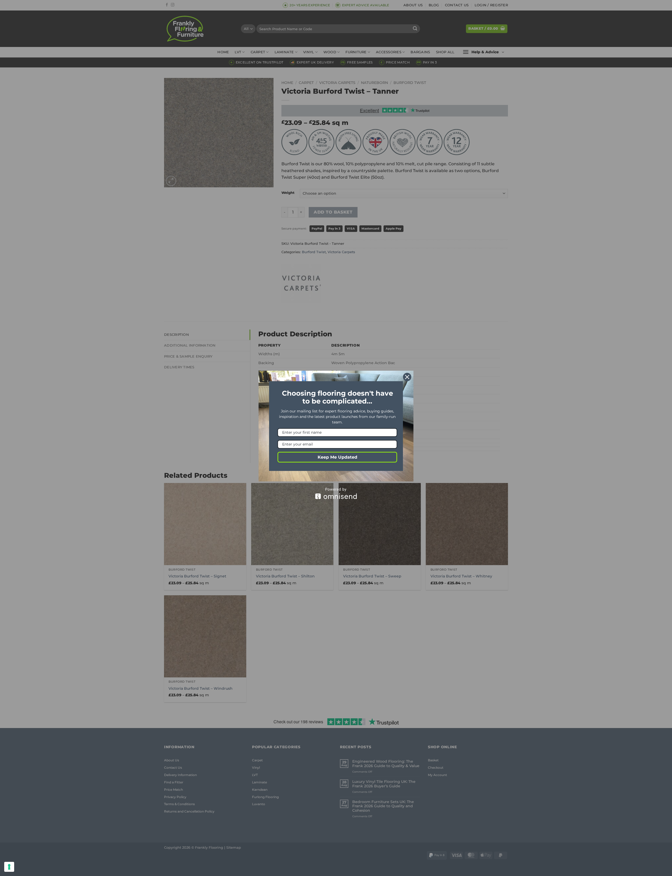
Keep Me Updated (337, 457)
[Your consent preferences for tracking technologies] (9, 867)
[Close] (407, 377)
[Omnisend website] (336, 493)
